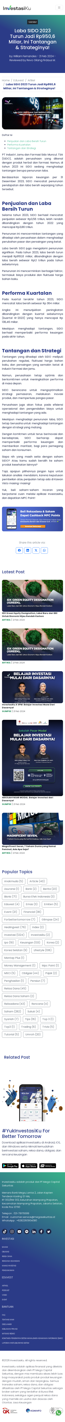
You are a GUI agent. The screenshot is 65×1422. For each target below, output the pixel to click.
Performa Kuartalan (18, 144)
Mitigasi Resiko (8, 1333)
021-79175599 (21, 1213)
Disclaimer (7, 1324)
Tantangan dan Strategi (21, 148)
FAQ (3, 1315)
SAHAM (32, 22)
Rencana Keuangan (11, 1261)
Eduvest (19, 80)
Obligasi (5, 1251)
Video (4, 1295)
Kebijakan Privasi (10, 1329)
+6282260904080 (26, 1220)
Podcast (5, 1290)
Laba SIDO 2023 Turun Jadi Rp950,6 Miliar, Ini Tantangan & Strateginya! (29, 86)
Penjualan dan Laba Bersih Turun (26, 141)
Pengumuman (8, 1270)
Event (4, 1299)
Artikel (31, 80)
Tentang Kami (8, 1319)
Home (6, 80)
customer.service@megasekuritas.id (32, 1217)
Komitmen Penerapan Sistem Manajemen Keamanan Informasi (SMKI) (32, 1338)
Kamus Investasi (9, 1265)
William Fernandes (24, 56)
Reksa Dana (7, 1256)
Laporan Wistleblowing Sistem (15, 1343)
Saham (5, 1247)
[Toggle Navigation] (59, 7)
